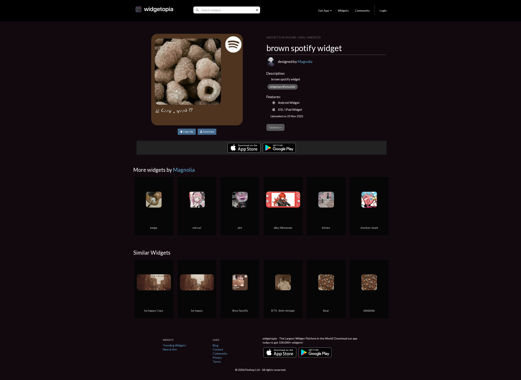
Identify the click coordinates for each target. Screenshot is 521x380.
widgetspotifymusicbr (283, 86)
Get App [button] (323, 10)
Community (362, 10)
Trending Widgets (174, 345)
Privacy (217, 357)
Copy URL (188, 131)
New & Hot (170, 349)
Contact (218, 349)
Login (383, 10)
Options (274, 127)
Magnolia (305, 61)
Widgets (343, 10)
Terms (217, 361)
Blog (215, 345)
